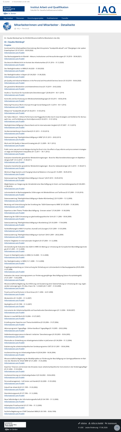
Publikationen (52, 18)
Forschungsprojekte (35, 18)
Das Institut (8, 18)
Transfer (65, 18)
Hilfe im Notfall (97, 423)
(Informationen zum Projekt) (14, 53)
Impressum (112, 423)
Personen (20, 18)
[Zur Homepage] (14, 10)
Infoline (84, 423)
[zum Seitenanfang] (117, 428)
